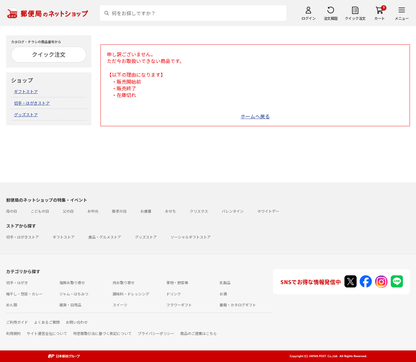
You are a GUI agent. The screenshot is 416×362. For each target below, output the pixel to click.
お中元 (92, 211)
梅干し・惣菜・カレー (24, 293)
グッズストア (26, 114)
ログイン (308, 18)
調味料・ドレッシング (131, 293)
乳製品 (225, 282)
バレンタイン (233, 211)
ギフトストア (26, 91)
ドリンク (173, 293)
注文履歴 (331, 18)
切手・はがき (17, 282)
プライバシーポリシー (156, 333)
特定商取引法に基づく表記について (102, 333)
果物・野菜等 (177, 282)
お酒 (223, 293)
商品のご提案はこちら (198, 333)
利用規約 (13, 333)
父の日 (68, 211)
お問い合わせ (77, 322)
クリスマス (199, 211)
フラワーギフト (179, 304)
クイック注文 (355, 18)
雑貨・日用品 (70, 304)
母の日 (11, 211)
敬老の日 (119, 211)
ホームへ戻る (255, 116)
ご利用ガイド (17, 322)
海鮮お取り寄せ (72, 282)
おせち (170, 211)
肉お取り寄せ (124, 282)
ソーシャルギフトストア (191, 236)
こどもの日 (40, 211)
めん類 (11, 304)
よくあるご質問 (47, 322)
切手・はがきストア (32, 103)
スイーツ (120, 304)
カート (379, 18)
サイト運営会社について (47, 333)
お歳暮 (145, 211)
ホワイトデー (268, 211)
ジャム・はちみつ (73, 293)
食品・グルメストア (104, 236)
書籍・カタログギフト (238, 304)
